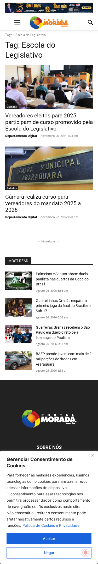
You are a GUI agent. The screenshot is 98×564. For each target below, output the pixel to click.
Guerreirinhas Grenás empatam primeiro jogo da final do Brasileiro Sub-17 (63, 306)
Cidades (12, 107)
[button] (9, 22)
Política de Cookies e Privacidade (50, 525)
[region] (49, 507)
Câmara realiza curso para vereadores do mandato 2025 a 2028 (43, 203)
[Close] (92, 455)
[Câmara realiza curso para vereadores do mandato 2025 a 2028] (49, 169)
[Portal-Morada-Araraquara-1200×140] (49, 8)
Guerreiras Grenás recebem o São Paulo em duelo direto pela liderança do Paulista (63, 332)
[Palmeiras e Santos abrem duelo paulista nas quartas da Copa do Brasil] (18, 281)
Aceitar (49, 538)
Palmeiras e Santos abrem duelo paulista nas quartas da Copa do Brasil (62, 279)
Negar (49, 552)
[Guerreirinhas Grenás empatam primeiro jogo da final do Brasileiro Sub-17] (18, 307)
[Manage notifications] (86, 552)
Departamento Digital (21, 136)
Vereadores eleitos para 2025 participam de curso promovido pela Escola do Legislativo (49, 122)
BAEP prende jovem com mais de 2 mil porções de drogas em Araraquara (63, 359)
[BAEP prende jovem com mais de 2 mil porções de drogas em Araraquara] (18, 360)
